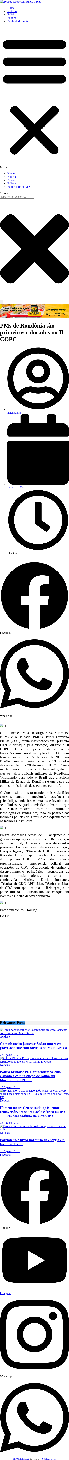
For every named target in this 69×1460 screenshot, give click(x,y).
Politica (11, 17)
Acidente (5, 1036)
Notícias (12, 11)
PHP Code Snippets (21, 1459)
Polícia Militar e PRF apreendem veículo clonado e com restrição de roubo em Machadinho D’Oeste (30, 1076)
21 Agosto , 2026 (10, 1151)
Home (11, 7)
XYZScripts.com (49, 1459)
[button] (34, 97)
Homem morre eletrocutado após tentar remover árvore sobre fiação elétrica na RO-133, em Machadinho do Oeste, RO (33, 1112)
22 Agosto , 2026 (10, 1055)
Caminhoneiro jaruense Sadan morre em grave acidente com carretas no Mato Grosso (33, 1046)
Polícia (11, 14)
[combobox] (17, 197)
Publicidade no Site (18, 21)
